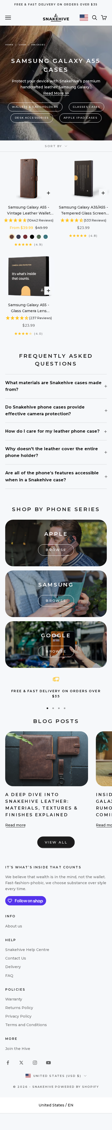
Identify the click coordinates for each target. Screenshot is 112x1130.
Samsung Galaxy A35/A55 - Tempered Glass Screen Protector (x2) (83, 210)
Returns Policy (19, 1007)
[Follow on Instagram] (35, 1062)
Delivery (13, 966)
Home (9, 44)
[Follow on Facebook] (7, 1062)
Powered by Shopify (77, 1087)
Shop (22, 44)
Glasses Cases (86, 107)
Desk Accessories (32, 117)
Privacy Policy (18, 1016)
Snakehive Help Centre (27, 949)
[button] (28, 220)
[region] (56, 687)
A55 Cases (38, 44)
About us (13, 926)
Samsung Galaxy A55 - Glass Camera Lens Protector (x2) (28, 308)
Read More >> (56, 93)
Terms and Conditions (26, 1024)
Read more (15, 825)
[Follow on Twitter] (21, 1062)
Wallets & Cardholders (35, 107)
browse (56, 550)
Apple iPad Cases (80, 117)
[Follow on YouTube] (48, 1062)
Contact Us (15, 958)
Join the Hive (17, 1048)
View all (56, 842)
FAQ (9, 975)
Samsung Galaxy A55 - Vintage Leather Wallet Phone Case (29, 210)
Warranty (13, 999)
